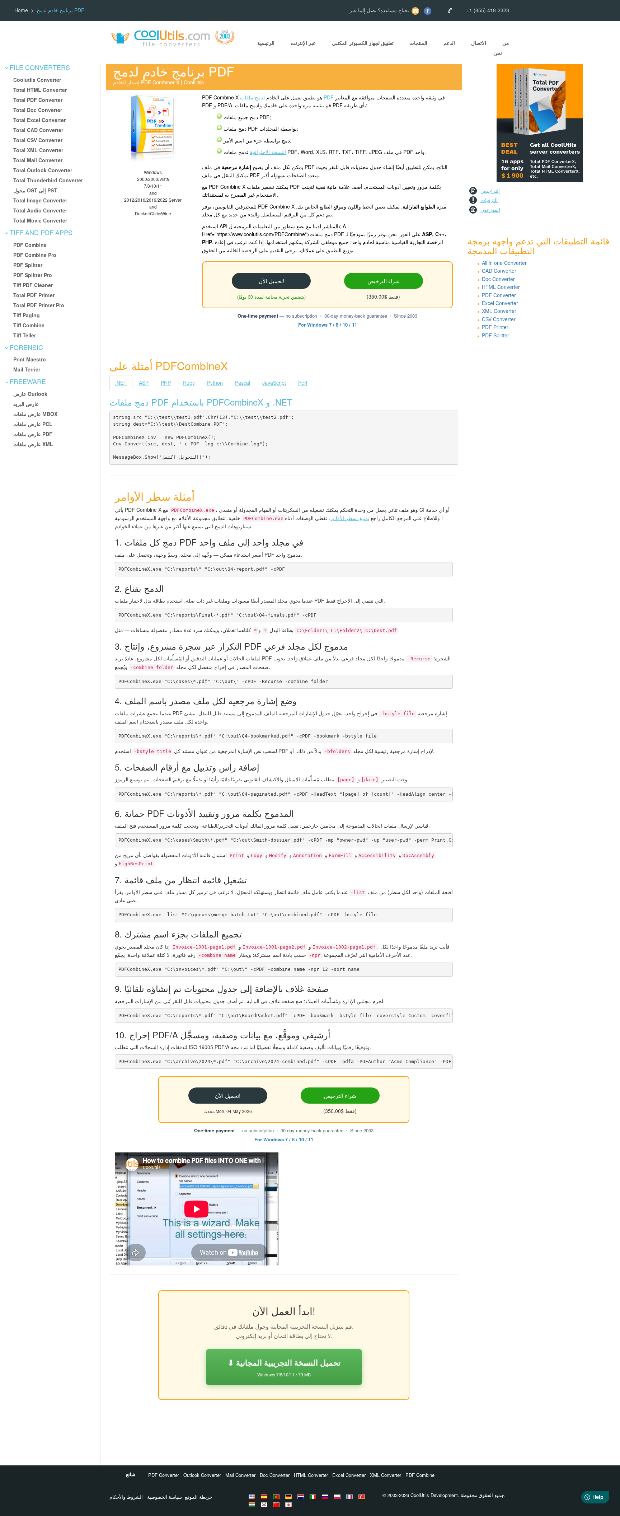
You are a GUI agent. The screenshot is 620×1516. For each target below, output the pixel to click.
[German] (289, 1496)
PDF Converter (499, 295)
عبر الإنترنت (303, 42)
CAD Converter (499, 270)
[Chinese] (277, 1504)
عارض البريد (26, 403)
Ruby (189, 382)
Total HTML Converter (40, 89)
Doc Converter (498, 278)
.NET (121, 382)
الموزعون (490, 209)
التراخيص (490, 190)
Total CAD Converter (38, 130)
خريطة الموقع (198, 1496)
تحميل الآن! (271, 281)
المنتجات (418, 42)
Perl (302, 382)
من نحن (501, 47)
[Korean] (265, 1504)
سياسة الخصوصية (164, 1496)
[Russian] (326, 1496)
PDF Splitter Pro (32, 275)
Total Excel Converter (39, 119)
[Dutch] (301, 1496)
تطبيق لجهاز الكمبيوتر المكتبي (363, 42)
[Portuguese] (277, 1496)
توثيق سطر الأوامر (349, 517)
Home (21, 10)
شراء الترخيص (383, 281)
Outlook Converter (202, 1474)
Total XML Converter (38, 150)
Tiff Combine (28, 325)
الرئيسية (265, 42)
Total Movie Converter (40, 220)
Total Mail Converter (37, 160)
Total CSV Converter (37, 140)
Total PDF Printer (34, 295)
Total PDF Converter (37, 99)
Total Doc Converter (37, 109)
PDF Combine (30, 244)
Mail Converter (240, 1474)
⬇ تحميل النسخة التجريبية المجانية (283, 1367)
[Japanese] (289, 1504)
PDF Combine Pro (34, 254)
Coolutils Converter (37, 79)
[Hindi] (253, 1504)
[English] (253, 1496)
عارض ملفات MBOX (35, 413)
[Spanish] (265, 1496)
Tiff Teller (24, 335)
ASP (144, 382)
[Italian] (314, 1496)
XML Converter (499, 310)
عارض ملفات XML (33, 444)
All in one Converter (504, 262)
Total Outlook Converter (42, 170)
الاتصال (478, 42)
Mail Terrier (26, 369)
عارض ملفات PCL (32, 423)
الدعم (449, 42)
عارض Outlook (30, 393)
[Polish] (338, 1496)
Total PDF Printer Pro (38, 305)
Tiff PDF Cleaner (33, 285)
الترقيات (489, 199)
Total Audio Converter (40, 210)
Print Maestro (29, 359)
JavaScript (274, 382)
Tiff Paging (26, 315)
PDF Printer (495, 327)
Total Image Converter (40, 200)
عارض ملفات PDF (32, 434)
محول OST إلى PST (35, 190)
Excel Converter (500, 303)
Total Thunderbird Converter (48, 180)
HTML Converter (501, 286)
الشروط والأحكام (126, 1496)
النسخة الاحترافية (268, 151)
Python (215, 382)
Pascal (242, 382)
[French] (350, 1496)
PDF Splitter (27, 264)
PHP (166, 382)
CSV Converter (499, 319)
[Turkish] (362, 1496)
